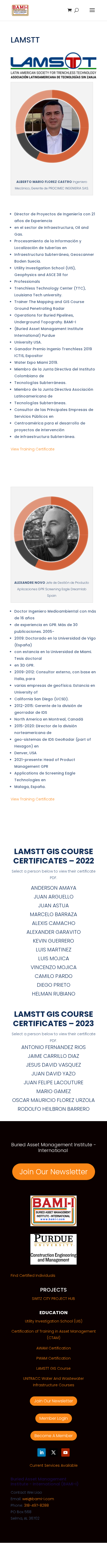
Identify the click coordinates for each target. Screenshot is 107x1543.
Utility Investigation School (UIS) (53, 1321)
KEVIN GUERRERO (53, 940)
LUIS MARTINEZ (53, 949)
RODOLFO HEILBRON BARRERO (54, 1109)
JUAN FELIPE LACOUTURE (53, 1082)
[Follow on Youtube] (65, 1452)
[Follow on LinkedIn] (41, 1452)
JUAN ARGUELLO (53, 896)
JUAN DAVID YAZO (53, 1073)
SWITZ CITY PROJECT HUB (53, 1298)
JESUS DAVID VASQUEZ (53, 1064)
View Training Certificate (33, 449)
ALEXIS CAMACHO (53, 923)
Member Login (53, 1418)
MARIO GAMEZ (53, 1091)
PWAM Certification (53, 1358)
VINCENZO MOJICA (54, 967)
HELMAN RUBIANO (53, 993)
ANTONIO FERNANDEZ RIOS (53, 1047)
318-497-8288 (36, 1505)
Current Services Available (54, 1465)
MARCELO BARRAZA (53, 914)
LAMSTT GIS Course (53, 1368)
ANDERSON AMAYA (53, 887)
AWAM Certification (53, 1348)
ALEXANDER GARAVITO (53, 932)
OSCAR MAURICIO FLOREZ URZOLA (53, 1100)
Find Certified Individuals (33, 1275)
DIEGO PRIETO (53, 985)
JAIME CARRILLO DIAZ (53, 1056)
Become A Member (54, 1436)
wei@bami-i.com (38, 1498)
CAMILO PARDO (53, 976)
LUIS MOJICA (53, 958)
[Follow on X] (53, 1452)
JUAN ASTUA (53, 905)
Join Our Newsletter (53, 1172)
